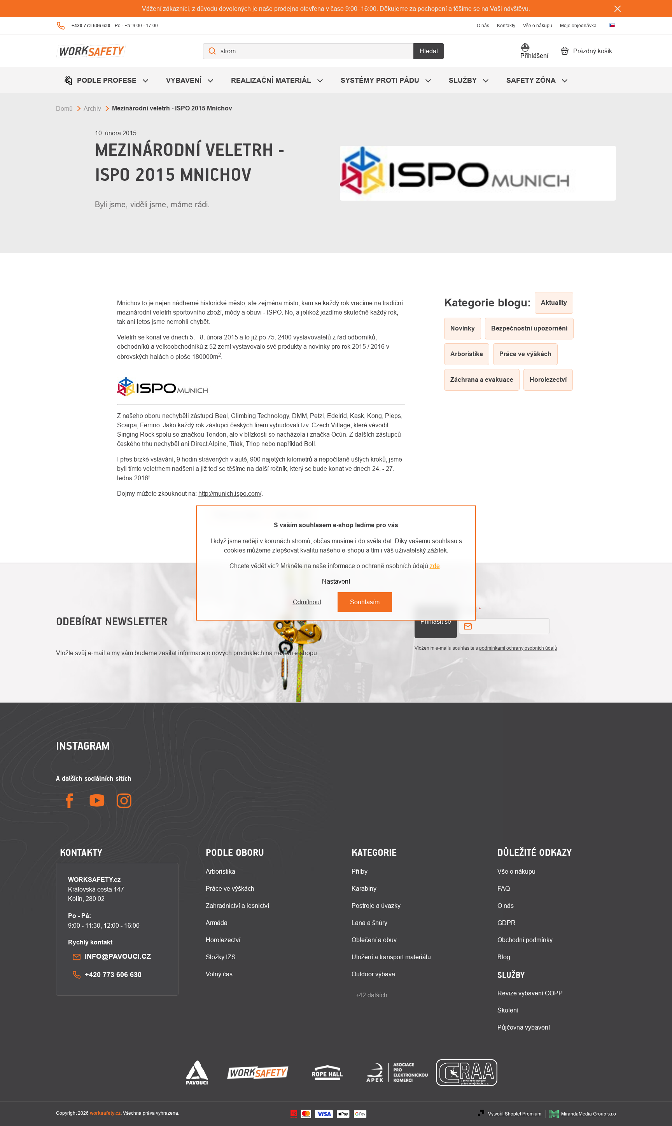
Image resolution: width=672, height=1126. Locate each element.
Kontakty (506, 25)
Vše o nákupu (537, 25)
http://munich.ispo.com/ (229, 493)
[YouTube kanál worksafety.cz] (96, 801)
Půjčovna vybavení (523, 1027)
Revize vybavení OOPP (530, 993)
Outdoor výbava (373, 973)
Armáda (217, 922)
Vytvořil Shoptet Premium (514, 1114)
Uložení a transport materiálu (391, 956)
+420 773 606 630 (113, 974)
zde (435, 565)
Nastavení (336, 581)
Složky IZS (221, 956)
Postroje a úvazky (376, 905)
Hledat (429, 50)
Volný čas (219, 973)
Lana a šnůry (369, 922)
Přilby (360, 871)
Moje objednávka (578, 25)
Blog (503, 956)
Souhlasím (365, 601)
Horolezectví (223, 939)
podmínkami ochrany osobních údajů (518, 648)
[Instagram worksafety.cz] (124, 801)
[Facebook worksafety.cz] (69, 801)
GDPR (506, 922)
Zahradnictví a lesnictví (237, 905)
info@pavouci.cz (118, 956)
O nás (483, 25)
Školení (507, 1010)
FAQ (503, 888)
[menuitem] (107, 80)
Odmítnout (307, 601)
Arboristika (220, 871)
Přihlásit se (435, 621)
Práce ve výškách (230, 888)
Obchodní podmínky (525, 939)
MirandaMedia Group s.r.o (588, 1114)
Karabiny (364, 888)
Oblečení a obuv (374, 939)
